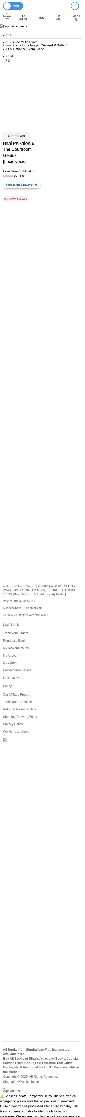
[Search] (75, 6)
